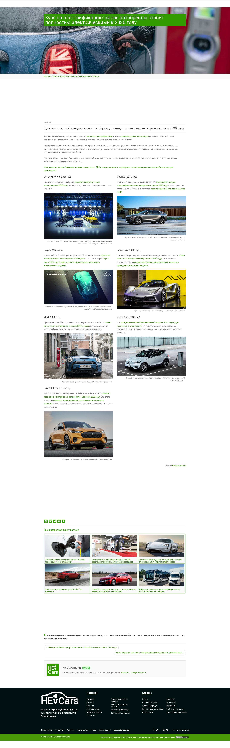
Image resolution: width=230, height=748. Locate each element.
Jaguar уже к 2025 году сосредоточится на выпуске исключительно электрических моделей (76, 262)
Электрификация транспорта (55, 638)
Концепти (171, 702)
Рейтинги (171, 706)
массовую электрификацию (99, 136)
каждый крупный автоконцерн (134, 136)
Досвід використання (177, 712)
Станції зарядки (149, 702)
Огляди (90, 702)
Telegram (125, 672)
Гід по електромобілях (152, 709)
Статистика (147, 712)
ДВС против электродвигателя (88, 635)
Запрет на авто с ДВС (138, 635)
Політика (59, 730)
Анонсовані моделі (119, 710)
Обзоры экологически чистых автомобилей (72, 76)
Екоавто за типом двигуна (119, 705)
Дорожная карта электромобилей (115, 635)
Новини (90, 706)
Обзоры (96, 76)
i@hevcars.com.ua (181, 730)
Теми (93, 730)
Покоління (91, 716)
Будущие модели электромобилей (61, 635)
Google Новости (138, 672)
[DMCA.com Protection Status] (182, 737)
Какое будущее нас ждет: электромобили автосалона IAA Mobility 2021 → (150, 653)
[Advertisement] (115, 101)
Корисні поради (149, 706)
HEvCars (47, 76)
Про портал (46, 730)
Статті (145, 699)
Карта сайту (82, 730)
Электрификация (178, 635)
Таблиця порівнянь (175, 709)
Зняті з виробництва (120, 713)
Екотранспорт (93, 709)
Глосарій (170, 699)
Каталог (90, 699)
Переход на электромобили (159, 635)
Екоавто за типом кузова (119, 700)
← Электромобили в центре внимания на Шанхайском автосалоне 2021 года (81, 647)
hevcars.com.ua (179, 465)
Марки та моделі (94, 712)
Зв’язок (70, 730)
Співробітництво (121, 730)
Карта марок (105, 730)
